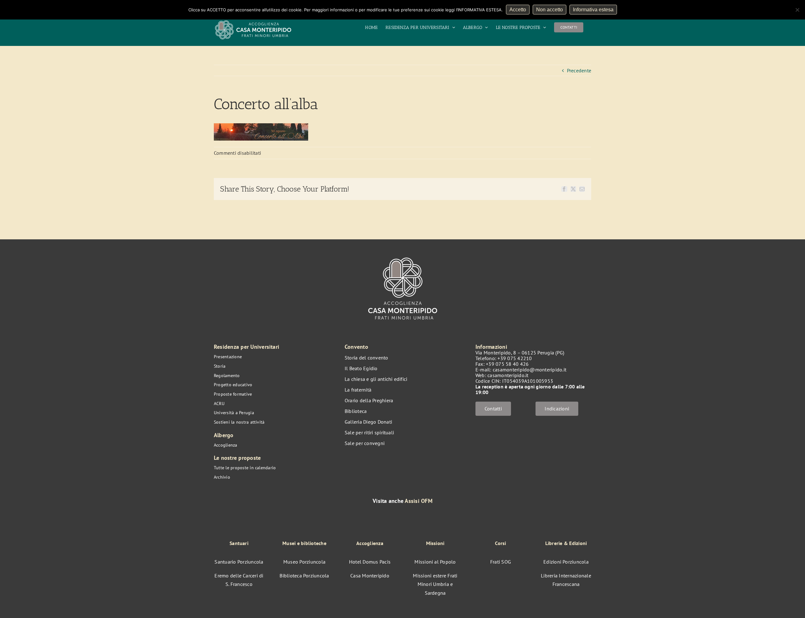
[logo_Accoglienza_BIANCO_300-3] (403, 254)
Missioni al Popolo (435, 562)
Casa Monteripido (369, 575)
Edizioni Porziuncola (566, 562)
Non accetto (549, 9)
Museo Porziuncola (304, 562)
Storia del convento (366, 357)
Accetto (517, 9)
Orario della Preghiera (369, 400)
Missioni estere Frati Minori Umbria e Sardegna (435, 584)
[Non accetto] (797, 10)
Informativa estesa (593, 9)
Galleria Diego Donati (368, 422)
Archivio (222, 477)
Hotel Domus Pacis (370, 562)
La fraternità (358, 390)
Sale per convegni (365, 443)
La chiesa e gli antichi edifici (376, 379)
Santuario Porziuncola (238, 562)
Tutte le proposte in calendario (245, 467)
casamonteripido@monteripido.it (529, 369)
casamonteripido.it (507, 375)
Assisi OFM (418, 500)
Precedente (579, 70)
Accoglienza (225, 445)
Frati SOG (500, 562)
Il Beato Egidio (361, 368)
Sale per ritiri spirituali (369, 432)
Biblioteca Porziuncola (304, 575)
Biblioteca (356, 411)
